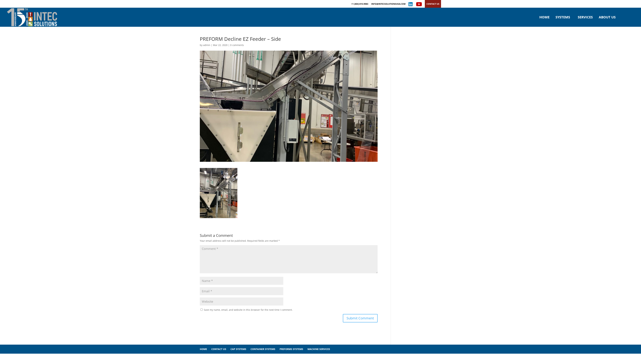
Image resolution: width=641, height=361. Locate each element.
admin (206, 45)
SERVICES (585, 17)
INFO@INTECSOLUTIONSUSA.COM (388, 4)
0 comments (237, 45)
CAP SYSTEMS (238, 349)
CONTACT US (432, 4)
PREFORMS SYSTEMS (291, 349)
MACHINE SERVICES (318, 349)
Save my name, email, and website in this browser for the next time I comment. (248, 309)
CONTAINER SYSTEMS (263, 349)
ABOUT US (607, 17)
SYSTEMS (563, 17)
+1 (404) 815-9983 (359, 4)
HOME (544, 17)
